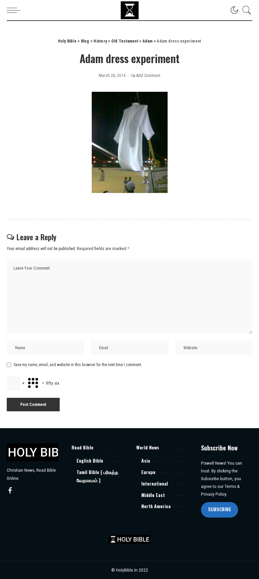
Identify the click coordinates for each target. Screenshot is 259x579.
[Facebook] (10, 491)
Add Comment (148, 76)
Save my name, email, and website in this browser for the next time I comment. (77, 364)
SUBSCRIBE (219, 509)
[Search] (245, 10)
